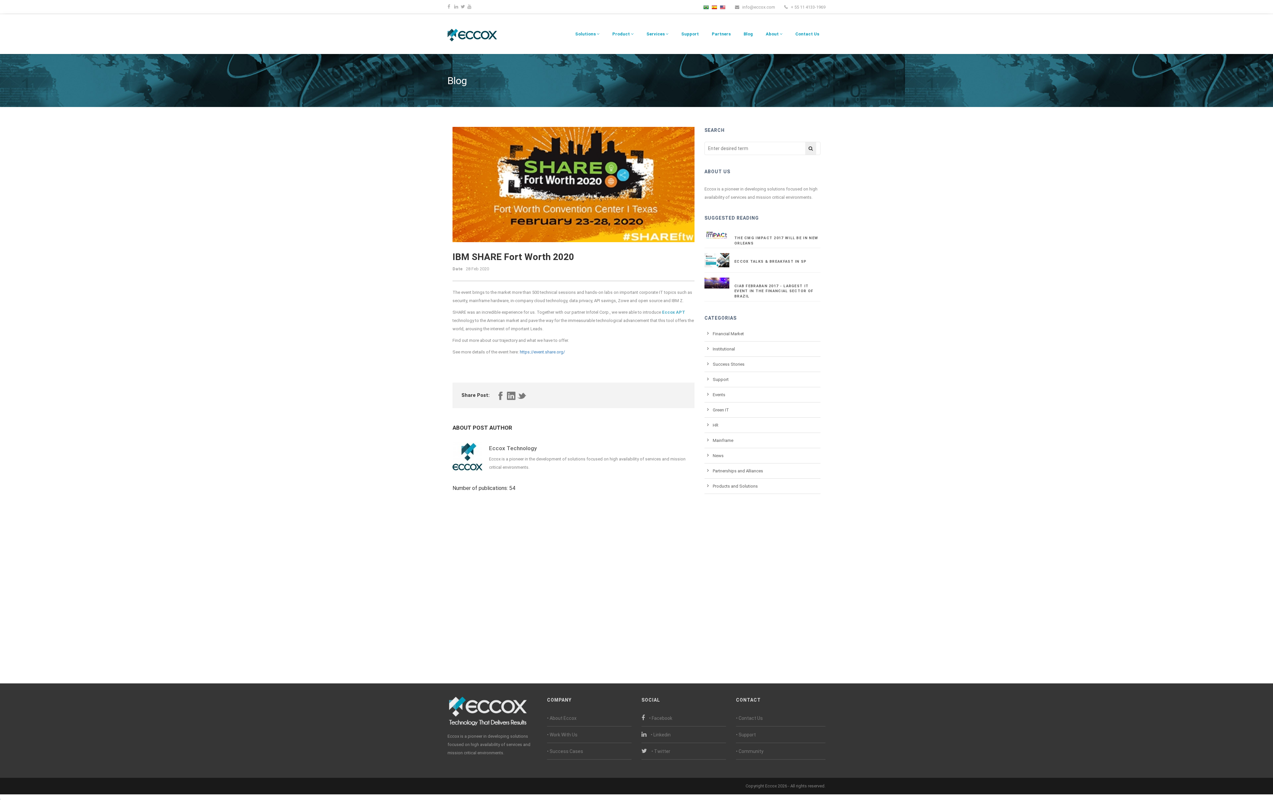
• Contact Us (749, 718)
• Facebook (660, 718)
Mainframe (723, 440)
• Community (749, 751)
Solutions (586, 33)
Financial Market (728, 333)
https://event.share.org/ (542, 351)
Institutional (724, 349)
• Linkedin (661, 734)
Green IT (721, 409)
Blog (748, 33)
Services (656, 33)
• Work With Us (562, 734)
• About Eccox (561, 718)
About (773, 33)
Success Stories (729, 364)
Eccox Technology (513, 448)
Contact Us (807, 33)
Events (719, 394)
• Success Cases (565, 751)
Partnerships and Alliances (738, 470)
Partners (721, 33)
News (718, 455)
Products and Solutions (735, 486)
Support (690, 33)
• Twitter (660, 751)
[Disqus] (574, 579)
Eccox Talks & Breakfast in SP (770, 261)
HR (715, 425)
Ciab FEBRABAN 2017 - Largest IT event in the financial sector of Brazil (774, 291)
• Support (746, 734)
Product (621, 33)
